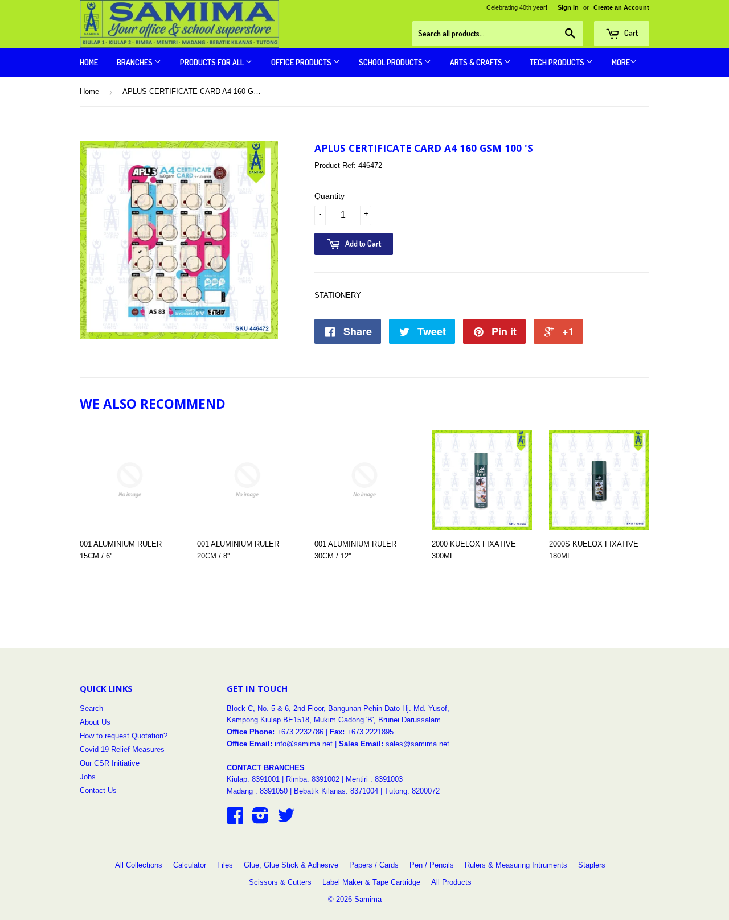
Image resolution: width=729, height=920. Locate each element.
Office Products (302, 62)
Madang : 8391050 (257, 791)
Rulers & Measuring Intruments (516, 865)
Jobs (88, 777)
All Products (451, 882)
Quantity (329, 195)
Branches (135, 62)
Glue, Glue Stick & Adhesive (291, 865)
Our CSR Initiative (110, 763)
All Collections (138, 865)
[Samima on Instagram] (260, 819)
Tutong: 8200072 (412, 791)
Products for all (212, 62)
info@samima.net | (307, 744)
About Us (95, 722)
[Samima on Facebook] (235, 819)
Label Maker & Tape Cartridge (371, 882)
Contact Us (98, 790)
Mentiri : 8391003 (374, 779)
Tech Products (558, 62)
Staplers (591, 865)
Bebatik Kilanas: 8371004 (337, 791)
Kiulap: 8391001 (254, 779)
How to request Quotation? (123, 736)
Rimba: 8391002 (312, 779)
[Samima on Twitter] (285, 819)
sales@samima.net (417, 744)
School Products (391, 62)
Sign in (568, 7)
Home (89, 62)
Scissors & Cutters (280, 882)
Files (225, 865)
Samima (368, 899)
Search (91, 708)
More (621, 62)
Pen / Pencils (431, 865)
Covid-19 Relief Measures (122, 749)
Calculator (189, 865)
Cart (630, 33)
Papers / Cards (374, 865)
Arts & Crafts (477, 62)
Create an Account (621, 7)
